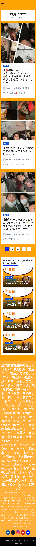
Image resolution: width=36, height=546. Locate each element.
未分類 (6, 66)
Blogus (29, 540)
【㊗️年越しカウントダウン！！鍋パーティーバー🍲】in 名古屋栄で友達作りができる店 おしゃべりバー (18, 76)
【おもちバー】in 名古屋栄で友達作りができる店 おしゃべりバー (18, 151)
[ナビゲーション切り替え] (2, 4)
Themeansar (17, 543)
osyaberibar (10, 88)
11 (23, 249)
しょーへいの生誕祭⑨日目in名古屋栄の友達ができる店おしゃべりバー (18, 327)
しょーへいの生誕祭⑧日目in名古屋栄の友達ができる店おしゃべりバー (18, 349)
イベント (9, 277)
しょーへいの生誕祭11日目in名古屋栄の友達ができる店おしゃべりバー (18, 284)
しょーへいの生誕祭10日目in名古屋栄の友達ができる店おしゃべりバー (18, 305)
